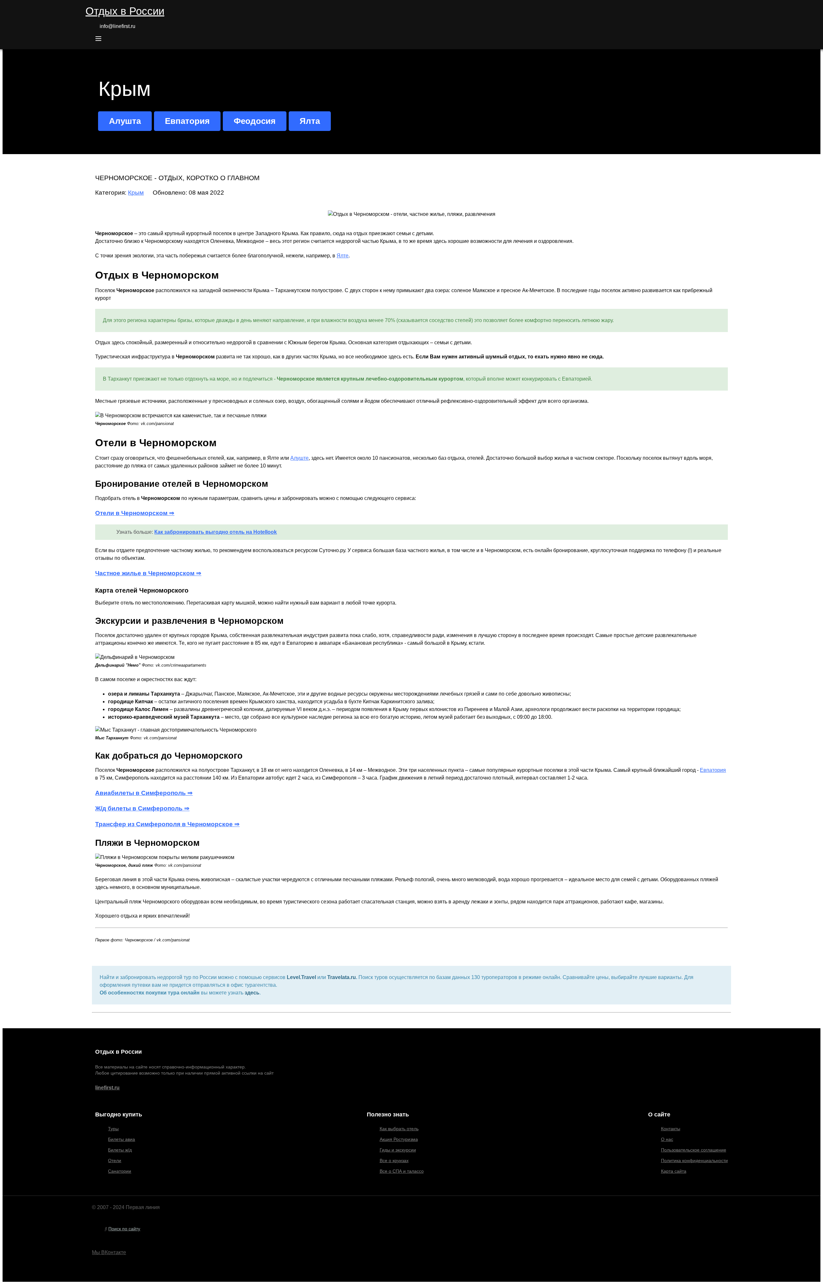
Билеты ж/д (120, 1149)
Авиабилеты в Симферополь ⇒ (144, 793)
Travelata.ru (341, 977)
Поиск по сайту (124, 1228)
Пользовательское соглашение (693, 1149)
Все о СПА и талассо (402, 1171)
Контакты (670, 1128)
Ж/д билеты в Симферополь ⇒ (142, 808)
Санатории (119, 1171)
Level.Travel (301, 977)
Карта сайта (673, 1171)
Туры (113, 1128)
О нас (667, 1139)
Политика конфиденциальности (694, 1160)
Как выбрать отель (399, 1128)
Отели (114, 1160)
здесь (252, 992)
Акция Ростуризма (399, 1139)
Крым (136, 192)
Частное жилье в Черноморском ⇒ (148, 573)
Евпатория (713, 770)
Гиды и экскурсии (398, 1149)
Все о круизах (394, 1160)
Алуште (299, 458)
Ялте (342, 255)
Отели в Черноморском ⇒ (134, 513)
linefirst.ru (107, 1087)
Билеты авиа (121, 1139)
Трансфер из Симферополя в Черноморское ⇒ (167, 824)
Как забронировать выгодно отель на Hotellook (215, 532)
